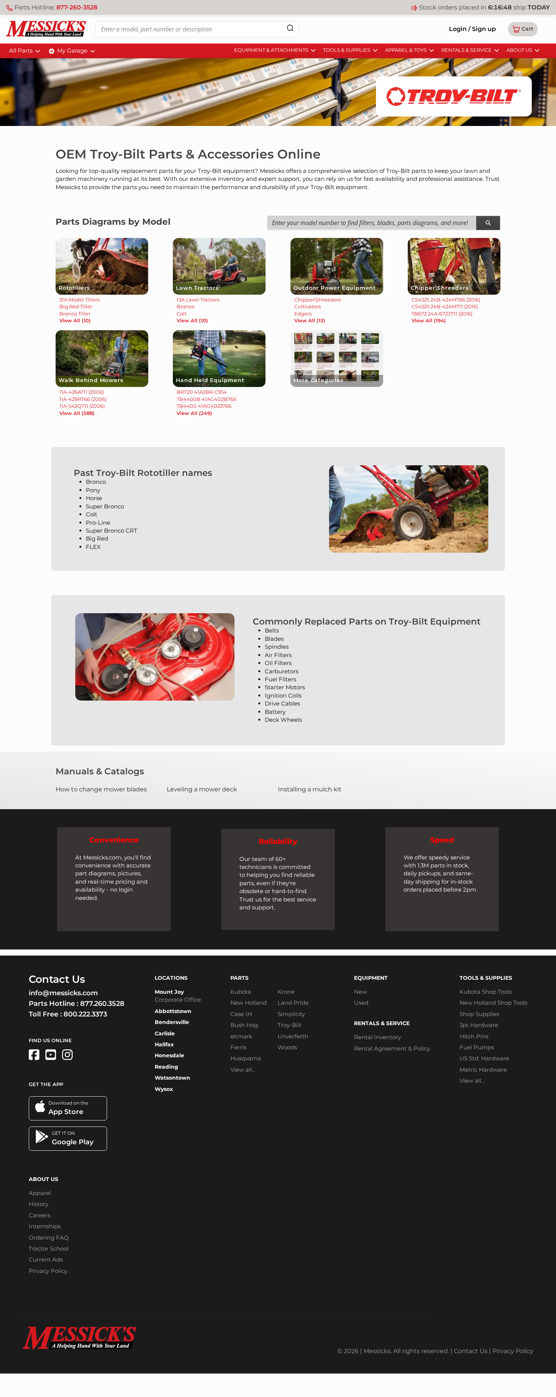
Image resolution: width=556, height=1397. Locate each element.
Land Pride (293, 1002)
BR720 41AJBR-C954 (202, 392)
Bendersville (172, 1022)
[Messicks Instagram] (67, 1054)
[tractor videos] (50, 1054)
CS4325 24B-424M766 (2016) (446, 300)
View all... (242, 1069)
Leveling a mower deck (202, 789)
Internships (45, 1226)
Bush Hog (244, 1025)
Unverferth (293, 1036)
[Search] (290, 28)
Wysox (164, 1089)
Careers (39, 1215)
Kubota (240, 991)
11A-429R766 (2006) (83, 399)
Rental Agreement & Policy (392, 1048)
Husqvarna (245, 1058)
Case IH (241, 1014)
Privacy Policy (48, 1270)
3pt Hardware (479, 1025)
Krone (286, 991)
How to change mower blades (101, 789)
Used (361, 1002)
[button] (523, 29)
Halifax (164, 1044)
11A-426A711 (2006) (81, 392)
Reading (166, 1066)
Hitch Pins (474, 1036)
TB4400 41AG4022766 (204, 406)
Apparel (40, 1193)
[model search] (488, 223)
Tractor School (48, 1248)
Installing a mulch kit (310, 789)
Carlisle (165, 1033)
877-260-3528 (76, 7)
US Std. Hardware (484, 1058)
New (360, 991)
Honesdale (169, 1055)
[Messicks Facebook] (34, 1054)
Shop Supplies (479, 1014)
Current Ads (46, 1259)
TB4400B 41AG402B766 (206, 399)
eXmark (241, 1036)
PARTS (239, 977)
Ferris (238, 1047)
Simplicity (291, 1014)
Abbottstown (173, 1011)
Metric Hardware (483, 1069)
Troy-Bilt (289, 1025)
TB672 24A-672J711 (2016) (442, 314)
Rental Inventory (377, 1037)
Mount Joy (169, 991)
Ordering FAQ (49, 1237)
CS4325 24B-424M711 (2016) (445, 306)
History (38, 1203)
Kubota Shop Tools (486, 991)
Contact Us (471, 1351)
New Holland (248, 1002)
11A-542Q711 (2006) (82, 406)
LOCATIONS (171, 977)
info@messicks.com (63, 993)
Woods (287, 1047)
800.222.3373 (85, 1014)
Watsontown (172, 1077)
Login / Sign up (472, 29)
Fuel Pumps (477, 1047)
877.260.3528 (102, 1003)
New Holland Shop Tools (493, 1002)
